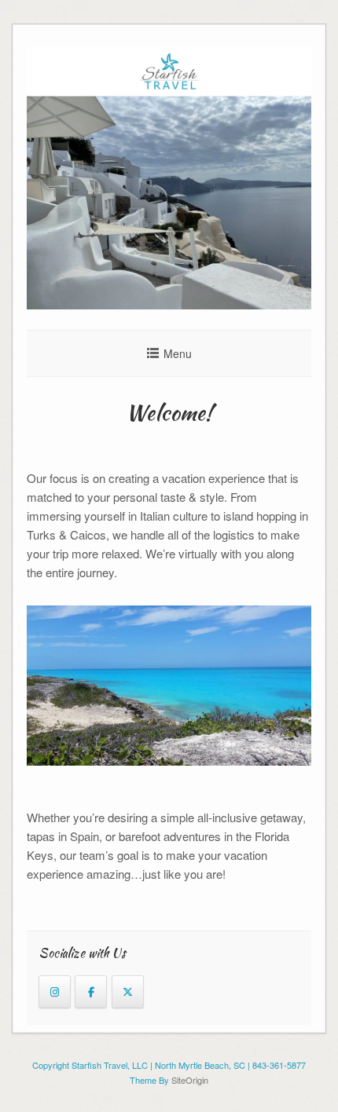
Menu (177, 353)
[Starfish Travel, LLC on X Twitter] (128, 991)
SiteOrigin (189, 1080)
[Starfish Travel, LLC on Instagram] (55, 991)
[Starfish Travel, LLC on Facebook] (91, 991)
